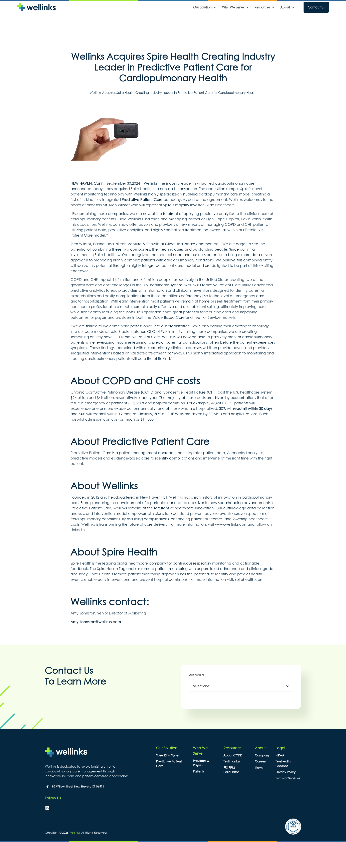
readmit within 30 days (252, 408)
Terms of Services (288, 778)
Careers (261, 761)
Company (262, 755)
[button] (205, 7)
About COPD (232, 755)
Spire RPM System (168, 755)
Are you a (196, 675)
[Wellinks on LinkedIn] (47, 808)
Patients (198, 771)
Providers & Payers (201, 763)
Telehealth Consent (283, 763)
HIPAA (280, 755)
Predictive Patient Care (142, 199)
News (259, 767)
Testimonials (231, 761)
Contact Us (316, 7)
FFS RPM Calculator (231, 769)
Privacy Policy (286, 772)
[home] (36, 7)
